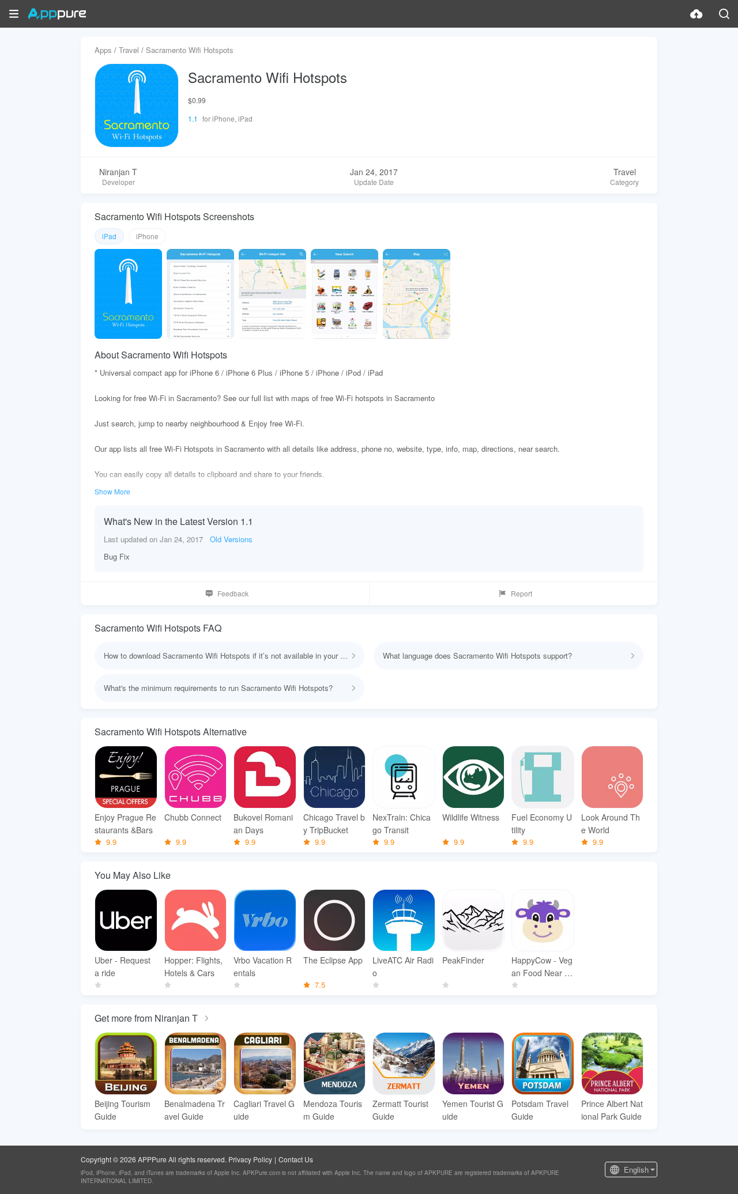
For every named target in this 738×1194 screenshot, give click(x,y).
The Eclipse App (333, 960)
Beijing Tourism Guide (122, 1110)
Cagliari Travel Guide (264, 1110)
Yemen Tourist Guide (472, 1110)
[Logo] (57, 14)
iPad (109, 236)
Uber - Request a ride (122, 966)
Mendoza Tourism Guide (332, 1110)
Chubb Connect (192, 817)
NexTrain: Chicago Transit (401, 823)
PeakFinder (463, 960)
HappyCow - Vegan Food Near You (542, 966)
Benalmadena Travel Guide (194, 1110)
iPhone (147, 236)
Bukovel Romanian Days (263, 823)
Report (521, 593)
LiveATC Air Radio (403, 966)
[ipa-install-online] (696, 14)
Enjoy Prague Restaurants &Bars (125, 823)
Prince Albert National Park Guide (612, 1110)
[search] (724, 14)
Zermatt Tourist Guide (400, 1110)
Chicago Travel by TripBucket (334, 823)
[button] (14, 14)
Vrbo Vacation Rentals (263, 966)
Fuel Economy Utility (541, 823)
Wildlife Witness (470, 817)
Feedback (232, 593)
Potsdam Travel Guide (539, 1110)
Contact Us (295, 1159)
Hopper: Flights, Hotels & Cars (193, 966)
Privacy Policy (250, 1159)
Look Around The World (610, 823)
